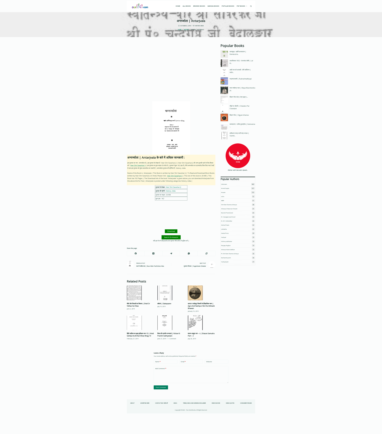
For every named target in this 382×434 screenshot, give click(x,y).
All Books (187, 6)
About (132, 403)
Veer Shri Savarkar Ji (138, 165)
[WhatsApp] (189, 253)
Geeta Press (225, 233)
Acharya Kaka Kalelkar (228, 249)
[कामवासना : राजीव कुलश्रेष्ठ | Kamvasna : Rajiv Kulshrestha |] (224, 126)
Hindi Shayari (216, 403)
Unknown (224, 184)
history (197, 26)
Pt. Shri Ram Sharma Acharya (230, 254)
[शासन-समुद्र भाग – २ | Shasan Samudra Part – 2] (201, 322)
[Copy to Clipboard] (206, 253)
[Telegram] (171, 253)
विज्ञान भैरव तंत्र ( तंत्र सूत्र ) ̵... (239, 97)
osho (222, 196)
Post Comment (161, 387)
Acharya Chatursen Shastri (229, 209)
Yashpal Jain (225, 262)
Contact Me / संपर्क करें (161, 403)
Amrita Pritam (225, 225)
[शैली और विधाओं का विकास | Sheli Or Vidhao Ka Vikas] (140, 292)
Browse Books (199, 6)
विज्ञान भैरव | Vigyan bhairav (239, 115)
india (202, 26)
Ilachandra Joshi (226, 258)
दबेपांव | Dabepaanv (164, 303)
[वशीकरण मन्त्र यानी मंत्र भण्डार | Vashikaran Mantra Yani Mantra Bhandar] (224, 135)
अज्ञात (222, 200)
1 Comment (172, 339)
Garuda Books (213, 6)
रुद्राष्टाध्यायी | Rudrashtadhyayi (241, 79)
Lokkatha (224, 229)
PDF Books (241, 6)
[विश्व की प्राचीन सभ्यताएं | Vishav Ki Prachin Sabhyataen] (171, 322)
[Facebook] (136, 253)
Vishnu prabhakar (226, 241)
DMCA (175, 403)
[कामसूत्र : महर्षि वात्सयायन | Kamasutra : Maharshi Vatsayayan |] (224, 54)
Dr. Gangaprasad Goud (228, 217)
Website (209, 362)
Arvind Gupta (225, 188)
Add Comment (160, 368)
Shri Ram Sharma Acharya (229, 205)
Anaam (223, 192)
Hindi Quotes (230, 403)
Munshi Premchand (227, 213)
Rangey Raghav (226, 245)
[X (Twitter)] (153, 253)
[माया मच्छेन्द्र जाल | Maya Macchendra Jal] (224, 90)
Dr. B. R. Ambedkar (226, 221)
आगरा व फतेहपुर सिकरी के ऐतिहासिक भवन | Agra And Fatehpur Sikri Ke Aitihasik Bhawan (201, 305)
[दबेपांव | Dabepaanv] (171, 292)
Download (171, 231)
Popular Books (228, 6)
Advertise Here (144, 403)
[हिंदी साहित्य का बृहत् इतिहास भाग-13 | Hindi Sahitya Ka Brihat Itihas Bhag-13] (140, 322)
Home (178, 6)
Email (183, 362)
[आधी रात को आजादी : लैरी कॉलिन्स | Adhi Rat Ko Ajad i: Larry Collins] (224, 72)
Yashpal (223, 237)
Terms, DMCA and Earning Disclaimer (194, 403)
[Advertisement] (171, 58)
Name (157, 362)
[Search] (251, 6)
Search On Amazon (171, 237)
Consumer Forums (246, 403)
